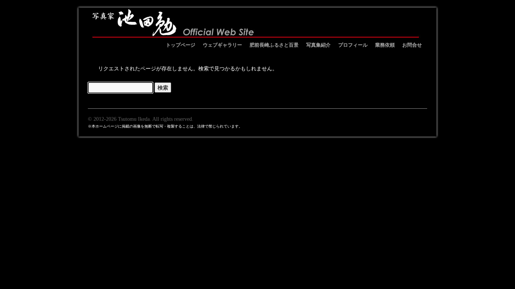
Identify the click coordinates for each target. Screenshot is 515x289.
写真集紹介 (318, 44)
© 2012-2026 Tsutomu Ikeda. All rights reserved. (140, 119)
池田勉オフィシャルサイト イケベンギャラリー (255, 23)
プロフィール (353, 44)
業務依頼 (385, 44)
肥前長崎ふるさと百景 (274, 44)
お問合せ (412, 44)
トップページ (180, 44)
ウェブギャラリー (222, 44)
